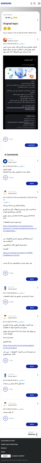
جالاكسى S (21, 44)
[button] (34, 39)
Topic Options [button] (34, 20)
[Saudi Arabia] (6, 3)
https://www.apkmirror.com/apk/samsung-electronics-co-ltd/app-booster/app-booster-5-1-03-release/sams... (20, 228)
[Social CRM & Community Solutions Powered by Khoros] (32, 434)
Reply (32, 183)
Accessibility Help (8, 441)
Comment (31, 145)
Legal (3, 452)
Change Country (18, 456)
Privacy (4, 448)
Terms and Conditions (9, 444)
